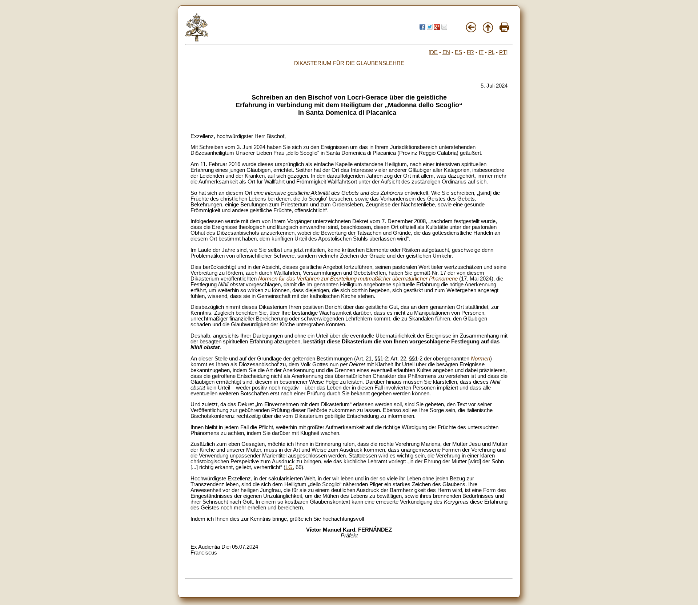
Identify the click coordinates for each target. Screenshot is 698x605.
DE (434, 52)
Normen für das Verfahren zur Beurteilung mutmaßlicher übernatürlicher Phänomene (358, 279)
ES (458, 52)
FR (470, 52)
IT (481, 52)
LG (289, 467)
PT (502, 52)
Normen (480, 359)
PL (491, 52)
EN (446, 52)
